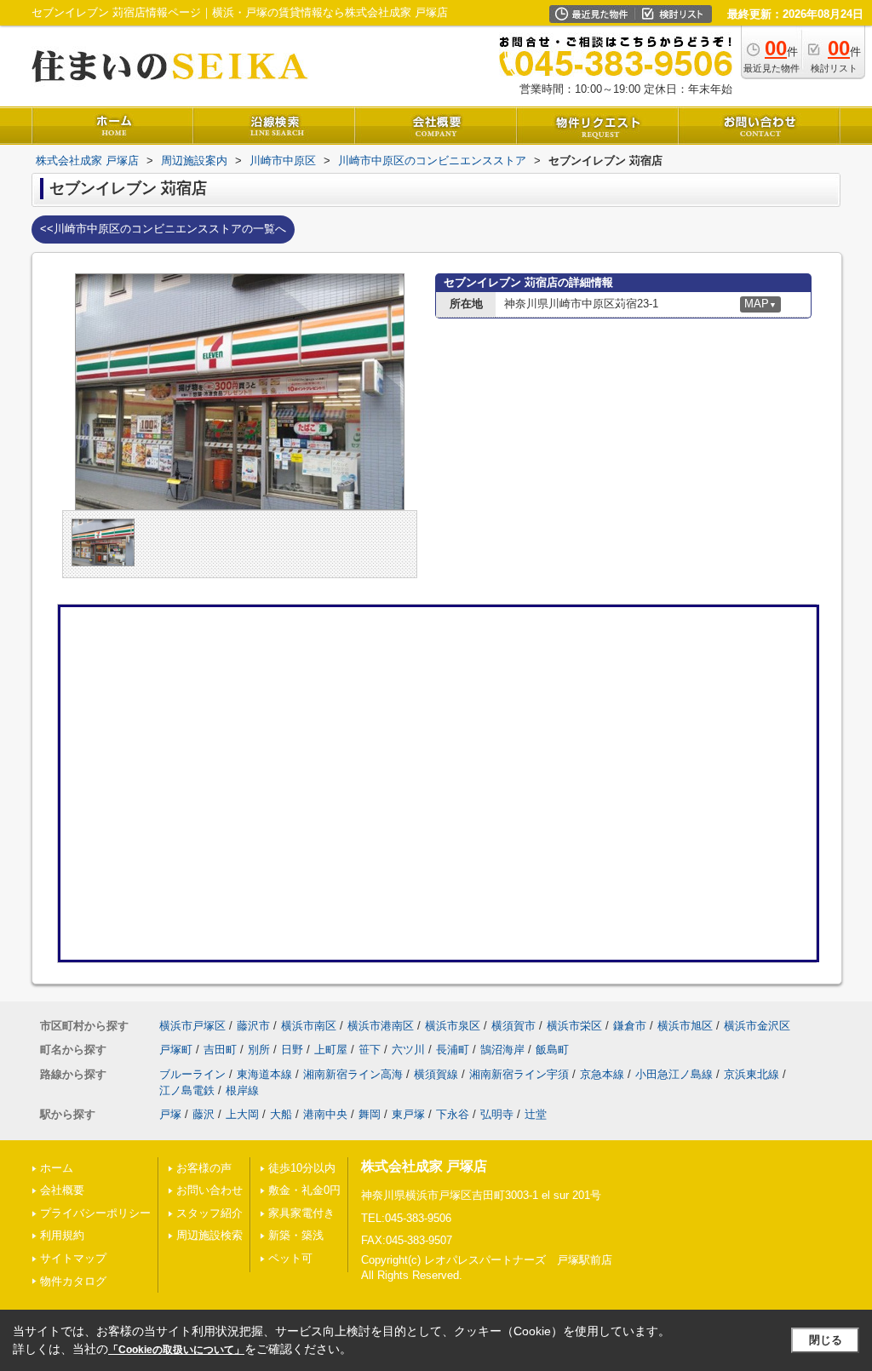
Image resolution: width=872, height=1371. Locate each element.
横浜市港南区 (380, 1025)
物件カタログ (73, 1281)
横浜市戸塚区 (192, 1025)
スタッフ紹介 (209, 1213)
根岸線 (242, 1090)
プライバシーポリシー (95, 1213)
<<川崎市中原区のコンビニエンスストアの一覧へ (163, 228)
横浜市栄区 (574, 1025)
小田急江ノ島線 (674, 1074)
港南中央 (325, 1114)
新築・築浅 (296, 1235)
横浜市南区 (308, 1025)
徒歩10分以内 (302, 1168)
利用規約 (62, 1235)
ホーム (56, 1168)
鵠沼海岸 (502, 1049)
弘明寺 (496, 1114)
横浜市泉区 (452, 1025)
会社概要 (62, 1190)
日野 (292, 1049)
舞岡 (370, 1114)
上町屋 (330, 1049)
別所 (259, 1049)
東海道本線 (264, 1074)
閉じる (825, 1340)
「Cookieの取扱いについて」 (176, 1350)
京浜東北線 (751, 1074)
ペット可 (290, 1258)
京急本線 (602, 1074)
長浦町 (452, 1049)
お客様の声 (204, 1168)
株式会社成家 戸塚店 (424, 1166)
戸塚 (170, 1114)
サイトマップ (73, 1258)
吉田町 (220, 1049)
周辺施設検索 (209, 1235)
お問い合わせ (209, 1190)
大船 (281, 1114)
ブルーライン (192, 1074)
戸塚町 (175, 1049)
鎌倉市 (629, 1025)
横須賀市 (513, 1025)
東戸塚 (408, 1114)
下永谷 (452, 1114)
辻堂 (536, 1114)
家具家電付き (301, 1213)
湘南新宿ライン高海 (353, 1074)
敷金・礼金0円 (304, 1190)
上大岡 (242, 1114)
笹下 (370, 1049)
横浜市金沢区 (757, 1025)
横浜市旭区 (685, 1025)
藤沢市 (253, 1025)
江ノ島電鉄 (187, 1090)
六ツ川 (408, 1049)
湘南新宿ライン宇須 (519, 1074)
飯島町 (552, 1049)
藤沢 (203, 1114)
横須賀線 (436, 1074)
